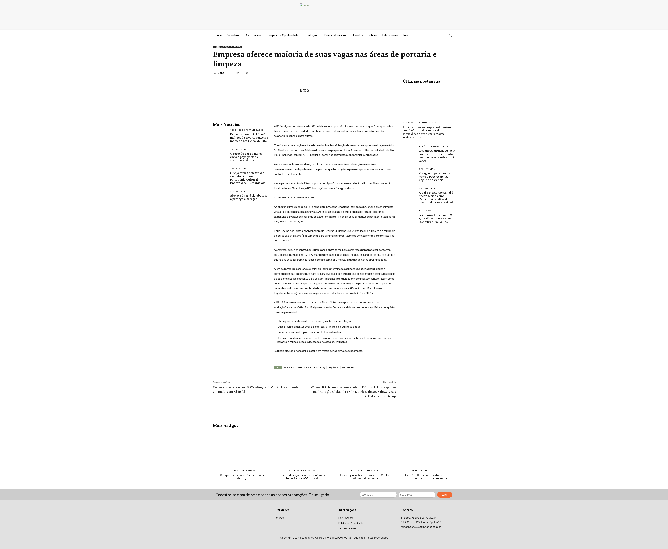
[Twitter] (442, 35)
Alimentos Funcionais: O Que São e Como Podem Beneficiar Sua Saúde (435, 218)
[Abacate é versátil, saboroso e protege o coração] (220, 197)
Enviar (443, 494)
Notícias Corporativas (228, 47)
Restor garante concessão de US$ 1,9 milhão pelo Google (364, 476)
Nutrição (425, 211)
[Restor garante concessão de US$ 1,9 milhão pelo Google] (365, 448)
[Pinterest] (435, 73)
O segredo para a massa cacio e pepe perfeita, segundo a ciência (246, 157)
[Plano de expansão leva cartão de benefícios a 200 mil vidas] (303, 448)
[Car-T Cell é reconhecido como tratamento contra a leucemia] (426, 448)
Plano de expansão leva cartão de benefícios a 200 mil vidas (303, 476)
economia (289, 367)
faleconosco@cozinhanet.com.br (421, 526)
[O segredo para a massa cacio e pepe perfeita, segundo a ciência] (220, 155)
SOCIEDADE (348, 367)
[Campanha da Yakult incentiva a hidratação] (242, 448)
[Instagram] (436, 35)
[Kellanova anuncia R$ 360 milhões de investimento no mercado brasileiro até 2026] (220, 135)
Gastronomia (238, 149)
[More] (451, 73)
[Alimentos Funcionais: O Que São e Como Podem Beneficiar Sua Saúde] (409, 216)
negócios (333, 367)
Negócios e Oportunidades (246, 130)
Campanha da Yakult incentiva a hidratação (242, 476)
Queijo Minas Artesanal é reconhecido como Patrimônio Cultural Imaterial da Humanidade (247, 178)
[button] (450, 35)
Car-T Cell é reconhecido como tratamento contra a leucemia (426, 476)
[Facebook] (429, 35)
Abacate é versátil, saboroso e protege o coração (249, 197)
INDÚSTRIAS (304, 367)
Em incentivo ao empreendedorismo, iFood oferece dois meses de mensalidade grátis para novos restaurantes (428, 132)
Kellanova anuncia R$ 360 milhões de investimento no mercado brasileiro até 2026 (249, 137)
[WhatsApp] (443, 73)
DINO (221, 73)
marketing (319, 367)
